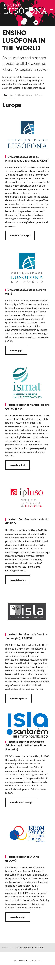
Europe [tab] (8, 95)
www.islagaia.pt (18, 698)
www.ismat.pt (17, 465)
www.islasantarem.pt (21, 802)
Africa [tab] (38, 95)
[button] (51, 8)
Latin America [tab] (23, 95)
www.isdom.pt (18, 917)
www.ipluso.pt (18, 580)
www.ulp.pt (16, 350)
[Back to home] (25, 8)
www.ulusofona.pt (20, 235)
